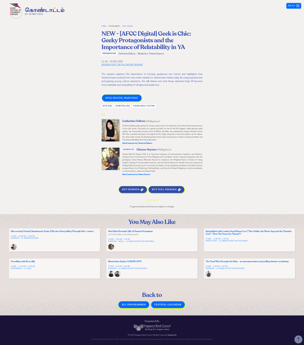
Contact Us (172, 335)
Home (104, 26)
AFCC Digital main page (121, 98)
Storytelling (123, 106)
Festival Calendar (167, 304)
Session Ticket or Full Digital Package (122, 65)
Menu (292, 5)
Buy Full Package (165, 189)
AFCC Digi (107, 106)
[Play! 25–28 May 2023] (44, 9)
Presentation (109, 53)
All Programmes (134, 304)
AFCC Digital (127, 26)
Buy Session (131, 189)
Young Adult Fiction (144, 106)
